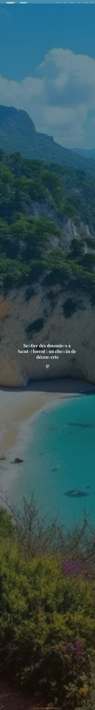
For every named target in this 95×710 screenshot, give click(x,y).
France (47, 341)
